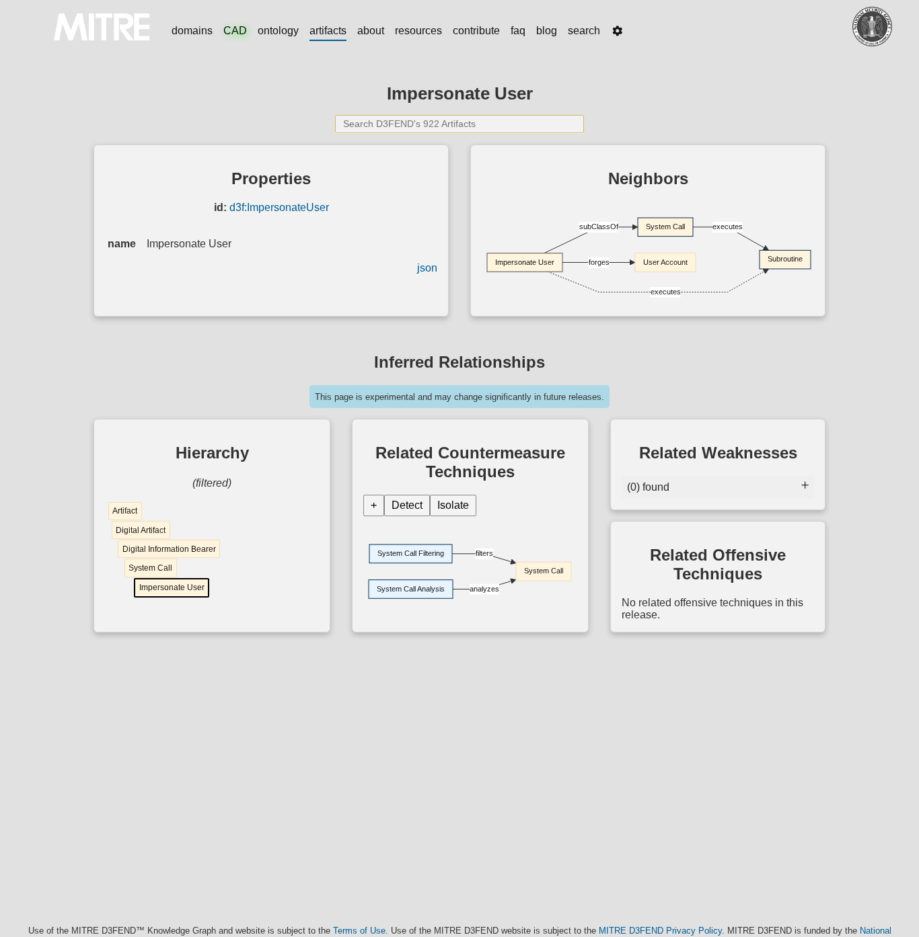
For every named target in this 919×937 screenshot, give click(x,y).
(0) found (648, 487)
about (370, 30)
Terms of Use (359, 931)
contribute (476, 30)
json (427, 268)
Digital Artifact (141, 530)
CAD (235, 30)
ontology (278, 30)
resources (418, 30)
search (584, 30)
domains (192, 30)
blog (546, 30)
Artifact (124, 511)
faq (518, 30)
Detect (407, 505)
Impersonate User (172, 587)
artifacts (327, 30)
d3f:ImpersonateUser (279, 207)
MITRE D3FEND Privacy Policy (660, 931)
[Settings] (617, 31)
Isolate (453, 505)
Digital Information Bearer (169, 549)
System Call (150, 568)
